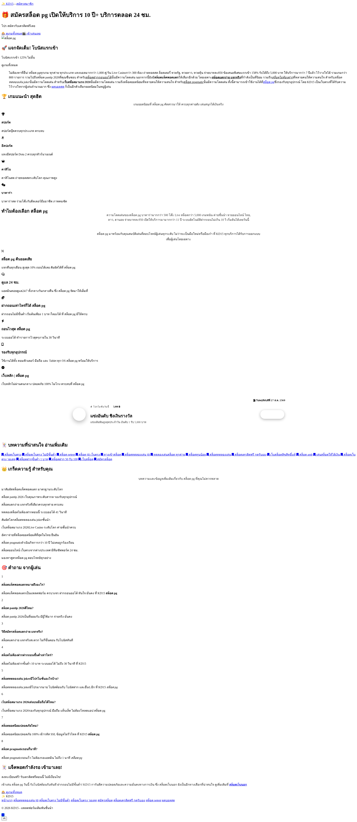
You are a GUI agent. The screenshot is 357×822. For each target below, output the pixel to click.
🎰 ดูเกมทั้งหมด (11, 33)
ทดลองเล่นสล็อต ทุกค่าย (169, 454)
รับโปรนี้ (274, 414)
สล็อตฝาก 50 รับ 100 (64, 459)
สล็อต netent (67, 454)
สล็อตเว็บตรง (12, 454)
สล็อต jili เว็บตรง (89, 454)
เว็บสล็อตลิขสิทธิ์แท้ (282, 454)
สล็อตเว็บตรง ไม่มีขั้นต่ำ (40, 454)
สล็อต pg (268, 82)
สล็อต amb (306, 454)
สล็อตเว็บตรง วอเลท (84, 800)
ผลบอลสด (58, 86)
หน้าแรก (7, 800)
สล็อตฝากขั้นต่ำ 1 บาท (33, 459)
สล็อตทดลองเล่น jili (137, 454)
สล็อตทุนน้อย (197, 454)
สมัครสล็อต (104, 459)
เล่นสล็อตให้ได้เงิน (328, 454)
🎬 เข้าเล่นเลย (31, 33)
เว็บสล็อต (87, 459)
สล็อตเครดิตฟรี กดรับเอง (250, 454)
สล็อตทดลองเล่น (220, 454)
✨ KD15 (7, 3)
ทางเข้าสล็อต (112, 454)
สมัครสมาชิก (24, 3)
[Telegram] (2, 814)
